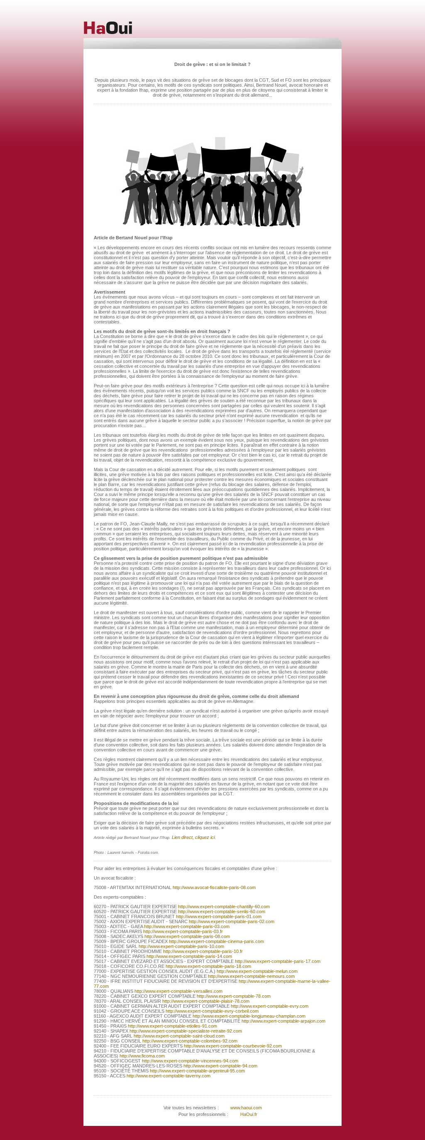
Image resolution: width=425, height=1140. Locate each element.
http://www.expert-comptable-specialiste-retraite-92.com (185, 1030)
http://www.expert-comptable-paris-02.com (231, 921)
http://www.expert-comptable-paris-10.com (180, 946)
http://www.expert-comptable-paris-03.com (186, 926)
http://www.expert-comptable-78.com (233, 996)
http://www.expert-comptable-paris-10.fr (203, 951)
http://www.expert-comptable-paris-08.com (186, 936)
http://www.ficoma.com (141, 1055)
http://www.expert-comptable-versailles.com (177, 991)
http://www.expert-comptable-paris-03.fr (183, 931)
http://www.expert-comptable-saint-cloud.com (178, 1035)
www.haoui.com (245, 1107)
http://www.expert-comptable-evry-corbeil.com (212, 1011)
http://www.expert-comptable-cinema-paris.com (216, 941)
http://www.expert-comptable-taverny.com (167, 1075)
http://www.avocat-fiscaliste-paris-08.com (214, 887)
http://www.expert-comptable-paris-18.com (207, 966)
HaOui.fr (248, 1114)
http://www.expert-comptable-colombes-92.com (189, 1040)
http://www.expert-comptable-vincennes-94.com (190, 1060)
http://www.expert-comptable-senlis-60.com (221, 911)
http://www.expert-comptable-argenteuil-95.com (197, 1070)
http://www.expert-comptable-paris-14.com (188, 956)
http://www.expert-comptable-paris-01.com (218, 916)
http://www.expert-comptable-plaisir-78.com (205, 1001)
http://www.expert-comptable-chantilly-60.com (224, 906)
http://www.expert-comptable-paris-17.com (277, 961)
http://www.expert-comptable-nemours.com (251, 976)
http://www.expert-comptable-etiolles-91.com (172, 1025)
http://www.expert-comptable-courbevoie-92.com (233, 1045)
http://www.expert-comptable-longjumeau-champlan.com (248, 1016)
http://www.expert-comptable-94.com (219, 1065)
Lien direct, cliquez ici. (194, 837)
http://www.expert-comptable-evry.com (269, 1006)
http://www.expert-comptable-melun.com (256, 971)
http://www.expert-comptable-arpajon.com (283, 1020)
